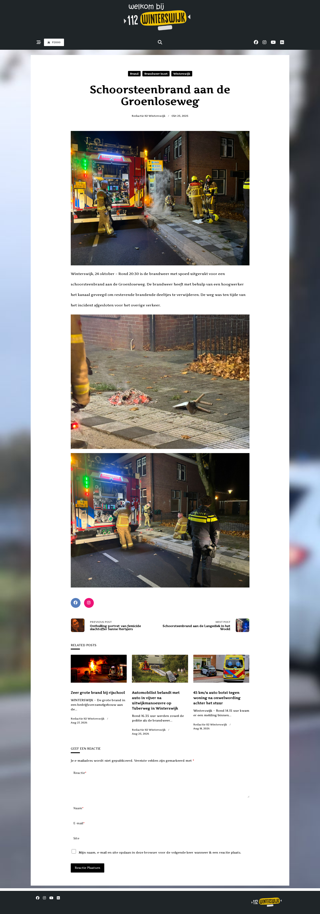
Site (76, 838)
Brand (134, 73)
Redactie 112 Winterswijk (148, 115)
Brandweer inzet (156, 73)
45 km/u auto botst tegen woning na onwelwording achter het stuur (217, 697)
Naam (78, 808)
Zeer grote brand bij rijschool (98, 692)
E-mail (79, 823)
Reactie (79, 773)
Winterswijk (181, 73)
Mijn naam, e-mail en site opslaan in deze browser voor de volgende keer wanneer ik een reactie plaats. (160, 852)
